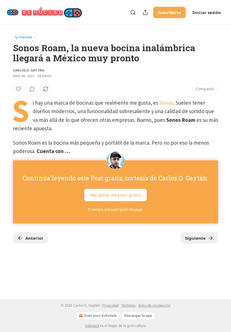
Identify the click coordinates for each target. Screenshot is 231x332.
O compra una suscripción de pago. (115, 209)
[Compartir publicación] (145, 12)
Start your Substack (100, 315)
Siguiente (195, 238)
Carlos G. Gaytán (28, 70)
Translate (25, 37)
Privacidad (110, 305)
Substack (92, 325)
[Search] (133, 12)
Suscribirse (169, 12)
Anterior (34, 238)
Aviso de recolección (154, 305)
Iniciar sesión (206, 12)
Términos (128, 305)
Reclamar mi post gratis (115, 195)
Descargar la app (138, 315)
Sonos (166, 103)
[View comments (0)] (32, 89)
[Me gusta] (18, 89)
